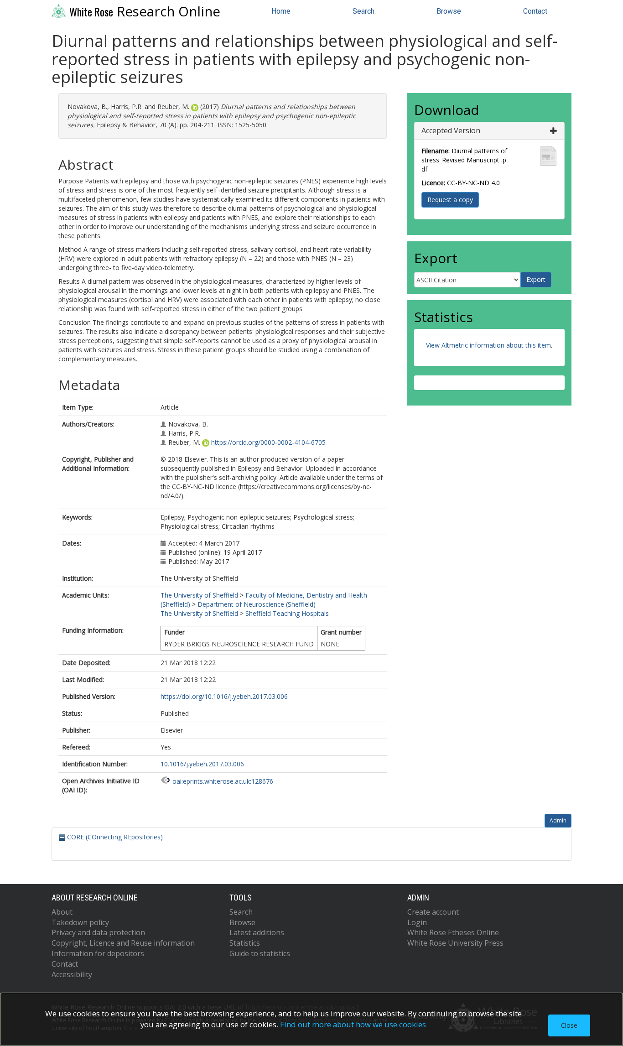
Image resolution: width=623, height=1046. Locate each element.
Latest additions (256, 932)
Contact (535, 11)
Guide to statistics (259, 953)
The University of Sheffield (199, 595)
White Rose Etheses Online (453, 932)
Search (363, 11)
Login (417, 922)
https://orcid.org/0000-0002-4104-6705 (268, 442)
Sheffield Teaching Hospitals (287, 613)
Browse (448, 11)
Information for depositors (98, 953)
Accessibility (72, 974)
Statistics (244, 943)
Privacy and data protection (98, 932)
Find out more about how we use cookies (353, 1024)
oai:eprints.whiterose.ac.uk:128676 (222, 781)
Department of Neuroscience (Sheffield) (256, 604)
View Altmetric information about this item (488, 345)
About (62, 912)
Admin (558, 820)
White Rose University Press (455, 943)
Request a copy (450, 199)
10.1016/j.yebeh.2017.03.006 (202, 764)
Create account (433, 912)
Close (569, 1025)
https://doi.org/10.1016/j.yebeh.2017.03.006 (224, 696)
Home (281, 11)
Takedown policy (80, 922)
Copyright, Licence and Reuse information (123, 943)
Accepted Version (450, 130)
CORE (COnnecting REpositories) (114, 837)
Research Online (144, 11)
